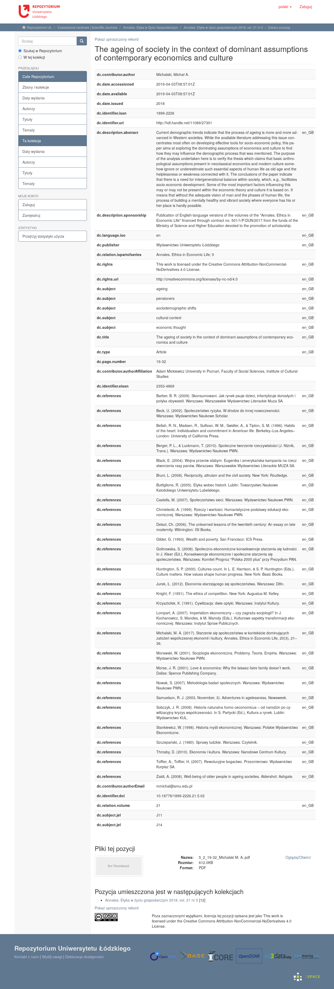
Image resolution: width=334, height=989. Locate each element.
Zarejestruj (31, 215)
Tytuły (27, 119)
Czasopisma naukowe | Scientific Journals (87, 27)
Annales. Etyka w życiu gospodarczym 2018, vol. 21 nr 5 (223, 27)
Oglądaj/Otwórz (298, 857)
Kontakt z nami (26, 956)
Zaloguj (28, 204)
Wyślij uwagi (52, 956)
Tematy (28, 130)
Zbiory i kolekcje (35, 87)
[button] (285, 6)
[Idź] (81, 41)
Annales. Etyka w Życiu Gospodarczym (150, 27)
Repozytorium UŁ (39, 27)
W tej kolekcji (34, 57)
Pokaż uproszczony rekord (117, 39)
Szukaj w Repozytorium (42, 50)
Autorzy (28, 108)
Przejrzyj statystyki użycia (43, 236)
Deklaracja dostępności (84, 956)
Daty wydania (33, 97)
